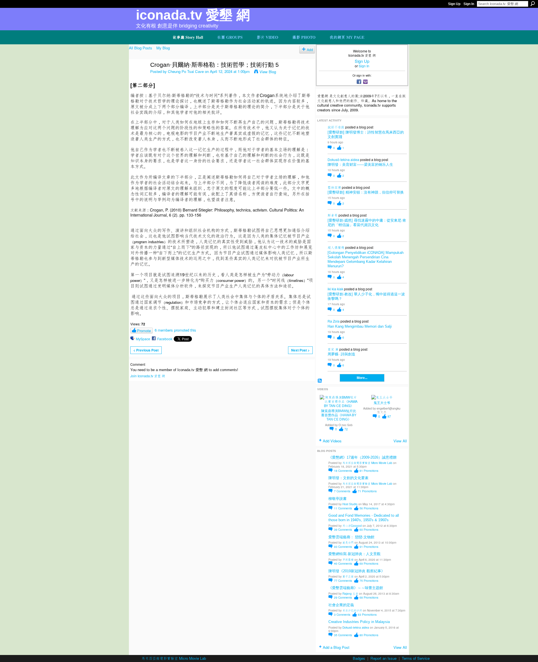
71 (367, 491)
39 (343, 529)
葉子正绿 (348, 576)
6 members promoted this (175, 330)
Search (532, 3)
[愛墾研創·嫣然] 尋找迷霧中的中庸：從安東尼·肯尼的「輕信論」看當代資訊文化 (367, 222)
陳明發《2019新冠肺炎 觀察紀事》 (356, 571)
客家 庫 (333, 349)
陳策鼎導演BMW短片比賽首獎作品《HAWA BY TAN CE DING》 (338, 415)
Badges (359, 658)
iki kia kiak (335, 288)
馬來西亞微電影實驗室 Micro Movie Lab (367, 463)
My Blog (163, 47)
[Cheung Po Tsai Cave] (138, 76)
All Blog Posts (140, 47)
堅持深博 (334, 187)
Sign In (468, 4)
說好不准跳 (336, 127)
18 (343, 470)
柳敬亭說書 (337, 499)
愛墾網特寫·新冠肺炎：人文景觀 (354, 554)
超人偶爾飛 (336, 247)
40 (343, 563)
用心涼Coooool (352, 525)
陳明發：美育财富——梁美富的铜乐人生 (360, 164)
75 (369, 580)
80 (369, 635)
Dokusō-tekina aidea (343, 159)
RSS (319, 380)
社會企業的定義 (341, 605)
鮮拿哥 (333, 215)
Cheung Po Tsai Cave (186, 71)
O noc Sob (345, 425)
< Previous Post (146, 350)
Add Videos (332, 440)
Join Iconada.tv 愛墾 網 (147, 375)
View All (400, 440)
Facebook (164, 338)
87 (389, 416)
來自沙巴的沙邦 (352, 610)
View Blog (267, 71)
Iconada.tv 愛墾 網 (193, 15)
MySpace (143, 338)
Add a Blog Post (336, 647)
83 (367, 614)
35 (343, 635)
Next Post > (300, 350)
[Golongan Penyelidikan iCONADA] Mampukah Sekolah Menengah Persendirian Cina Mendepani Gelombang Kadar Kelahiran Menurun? (366, 259)
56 (369, 508)
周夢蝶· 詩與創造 (341, 354)
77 (343, 580)
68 (369, 597)
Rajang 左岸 (350, 593)
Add (310, 49)
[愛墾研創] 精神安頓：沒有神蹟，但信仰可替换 (366, 192)
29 (343, 597)
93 (343, 546)
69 (369, 563)
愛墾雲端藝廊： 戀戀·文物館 (351, 537)
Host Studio (350, 504)
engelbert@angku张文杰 (388, 410)
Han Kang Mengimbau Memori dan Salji (360, 326)
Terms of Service (416, 658)
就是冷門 (348, 542)
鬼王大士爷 (382, 403)
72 (346, 429)
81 (369, 470)
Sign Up (454, 4)
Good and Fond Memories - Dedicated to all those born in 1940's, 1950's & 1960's (363, 517)
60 (369, 529)
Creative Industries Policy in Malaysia (359, 622)
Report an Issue (383, 658)
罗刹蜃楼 (348, 559)
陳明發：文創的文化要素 (348, 478)
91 (369, 546)
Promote (144, 330)
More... (362, 378)
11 (343, 508)
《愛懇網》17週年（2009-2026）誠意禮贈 (362, 457)
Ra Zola (334, 321)
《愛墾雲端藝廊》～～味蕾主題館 (355, 588)
